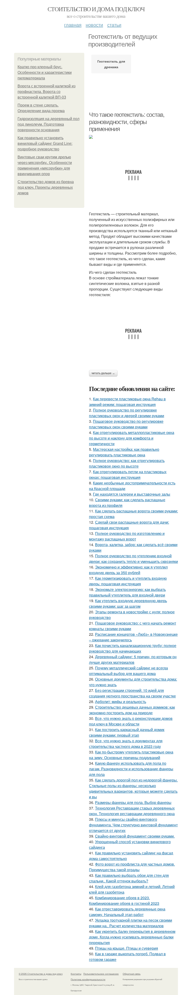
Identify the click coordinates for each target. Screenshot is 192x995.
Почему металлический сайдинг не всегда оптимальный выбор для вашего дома (128, 670)
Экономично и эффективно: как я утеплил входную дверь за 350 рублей (128, 569)
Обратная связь (131, 973)
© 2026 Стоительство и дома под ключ (41, 973)
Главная (72, 24)
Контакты (76, 973)
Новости (94, 24)
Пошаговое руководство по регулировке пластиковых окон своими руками (126, 424)
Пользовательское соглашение (101, 973)
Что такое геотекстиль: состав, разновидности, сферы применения (126, 121)
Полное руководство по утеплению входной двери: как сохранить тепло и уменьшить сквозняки (133, 558)
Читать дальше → (103, 373)
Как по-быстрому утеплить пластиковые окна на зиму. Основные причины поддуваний (131, 754)
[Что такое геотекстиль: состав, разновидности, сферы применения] (133, 137)
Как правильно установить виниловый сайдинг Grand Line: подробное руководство (45, 143)
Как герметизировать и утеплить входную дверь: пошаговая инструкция (128, 581)
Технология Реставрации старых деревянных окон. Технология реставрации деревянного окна (132, 810)
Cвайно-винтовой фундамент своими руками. (135, 836)
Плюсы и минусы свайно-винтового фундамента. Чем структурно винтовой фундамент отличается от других (133, 825)
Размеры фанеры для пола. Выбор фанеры (133, 802)
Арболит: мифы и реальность (120, 701)
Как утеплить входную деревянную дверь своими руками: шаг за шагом (128, 603)
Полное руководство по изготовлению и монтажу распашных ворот (127, 536)
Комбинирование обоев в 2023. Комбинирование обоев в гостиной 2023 (124, 900)
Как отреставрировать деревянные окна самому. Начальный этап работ (127, 911)
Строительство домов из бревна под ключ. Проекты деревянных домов (46, 187)
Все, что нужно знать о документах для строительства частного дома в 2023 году (125, 743)
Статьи (114, 24)
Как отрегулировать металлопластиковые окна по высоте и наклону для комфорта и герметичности (131, 438)
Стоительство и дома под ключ (96, 9)
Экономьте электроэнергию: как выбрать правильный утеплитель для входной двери (127, 592)
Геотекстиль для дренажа (111, 64)
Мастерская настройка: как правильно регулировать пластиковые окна (124, 452)
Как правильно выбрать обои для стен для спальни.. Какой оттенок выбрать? (129, 878)
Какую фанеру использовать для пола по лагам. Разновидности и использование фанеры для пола (131, 768)
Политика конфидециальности (88, 979)
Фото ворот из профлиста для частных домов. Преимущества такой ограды (132, 866)
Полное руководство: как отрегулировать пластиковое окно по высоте (127, 463)
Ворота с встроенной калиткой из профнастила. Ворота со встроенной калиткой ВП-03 (46, 91)
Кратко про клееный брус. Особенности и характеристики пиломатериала (45, 72)
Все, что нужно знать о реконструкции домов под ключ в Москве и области (131, 721)
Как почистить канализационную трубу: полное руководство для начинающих (132, 648)
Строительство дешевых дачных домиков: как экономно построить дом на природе (132, 709)
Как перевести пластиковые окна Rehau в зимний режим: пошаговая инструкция (127, 401)
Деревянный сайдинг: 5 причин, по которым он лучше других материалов (133, 659)
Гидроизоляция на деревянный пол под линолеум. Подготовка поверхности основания (48, 124)
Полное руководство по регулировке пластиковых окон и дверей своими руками (126, 412)
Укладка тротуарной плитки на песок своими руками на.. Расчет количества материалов (130, 922)
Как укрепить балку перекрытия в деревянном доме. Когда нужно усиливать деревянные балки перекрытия (132, 937)
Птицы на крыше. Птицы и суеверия (126, 948)
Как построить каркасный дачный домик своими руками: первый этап (126, 732)
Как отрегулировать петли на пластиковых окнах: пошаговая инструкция (127, 474)
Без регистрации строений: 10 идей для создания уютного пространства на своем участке (132, 693)
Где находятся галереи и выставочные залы (131, 494)
